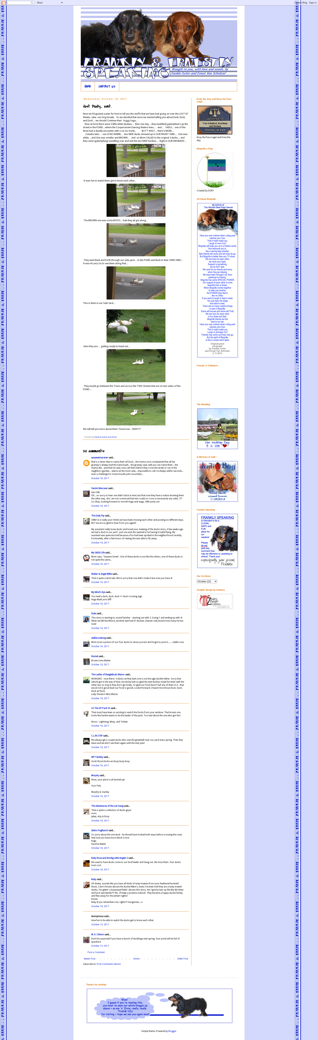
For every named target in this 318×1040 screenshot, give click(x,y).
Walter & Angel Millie (101, 574)
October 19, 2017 (100, 924)
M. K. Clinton (97, 934)
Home (136, 958)
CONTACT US (107, 86)
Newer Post (89, 958)
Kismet (94, 656)
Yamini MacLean (99, 488)
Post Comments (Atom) (109, 964)
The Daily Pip (98, 515)
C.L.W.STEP (97, 735)
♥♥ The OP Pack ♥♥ (100, 708)
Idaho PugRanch (99, 830)
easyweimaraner (99, 457)
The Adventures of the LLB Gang (107, 806)
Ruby (93, 879)
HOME (88, 86)
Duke (93, 613)
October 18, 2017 (100, 478)
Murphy (95, 775)
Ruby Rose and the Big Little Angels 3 (109, 858)
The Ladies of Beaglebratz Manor (108, 674)
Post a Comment (96, 952)
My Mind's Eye (98, 592)
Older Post (182, 958)
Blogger (172, 1031)
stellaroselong (98, 638)
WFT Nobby (97, 757)
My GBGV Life (98, 552)
